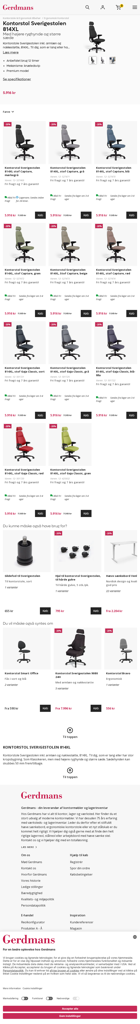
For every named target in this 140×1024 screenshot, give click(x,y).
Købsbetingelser (81, 874)
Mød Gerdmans (31, 862)
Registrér (76, 862)
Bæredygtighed (31, 893)
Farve (6, 111)
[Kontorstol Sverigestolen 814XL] (92, 60)
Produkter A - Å (31, 928)
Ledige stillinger (32, 887)
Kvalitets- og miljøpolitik (37, 899)
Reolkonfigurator (33, 922)
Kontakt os (28, 868)
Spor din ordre (80, 868)
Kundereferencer (81, 922)
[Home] (29, 7)
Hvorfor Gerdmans (34, 874)
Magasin (76, 928)
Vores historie (30, 881)
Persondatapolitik (33, 905)
